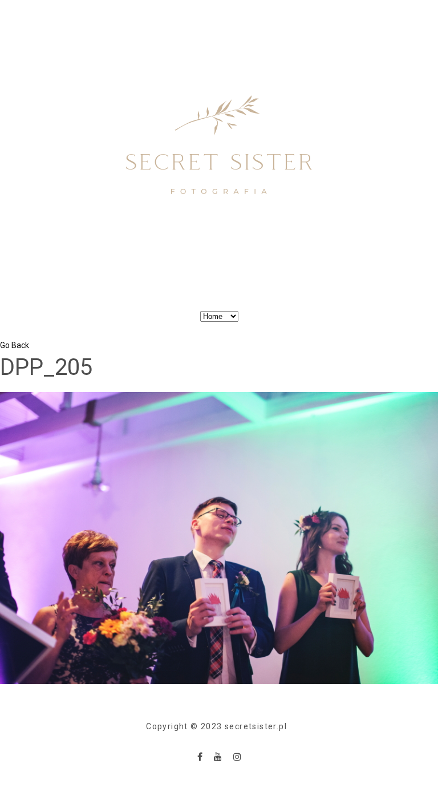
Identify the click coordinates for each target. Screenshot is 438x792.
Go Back (14, 345)
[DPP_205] (219, 537)
